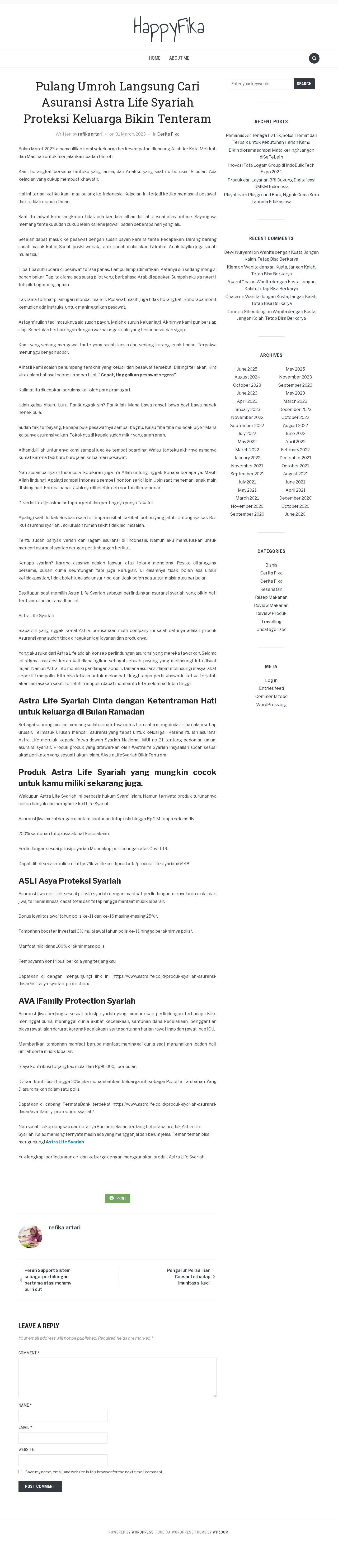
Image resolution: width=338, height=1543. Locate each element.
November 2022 (247, 417)
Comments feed (271, 696)
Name (25, 1405)
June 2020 (295, 514)
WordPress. (143, 1532)
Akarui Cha (238, 281)
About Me (179, 58)
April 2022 (295, 441)
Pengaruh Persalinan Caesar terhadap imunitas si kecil (188, 1277)
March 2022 (247, 449)
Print (121, 1198)
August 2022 (295, 425)
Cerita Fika (168, 134)
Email (25, 1427)
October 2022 (295, 417)
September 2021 (247, 473)
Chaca (232, 296)
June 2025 (247, 369)
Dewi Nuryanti (238, 252)
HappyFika (169, 26)
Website (26, 1449)
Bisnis (271, 565)
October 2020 (295, 506)
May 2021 (247, 490)
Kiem (232, 267)
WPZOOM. (221, 1532)
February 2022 (295, 449)
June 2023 (247, 393)
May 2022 (247, 441)
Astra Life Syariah (65, 1141)
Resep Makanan (271, 597)
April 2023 (247, 401)
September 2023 (295, 385)
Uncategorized (271, 629)
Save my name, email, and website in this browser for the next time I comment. (94, 1472)
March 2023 (295, 401)
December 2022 (295, 409)
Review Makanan (271, 605)
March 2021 (247, 498)
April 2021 (295, 490)
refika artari (90, 134)
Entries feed (271, 688)
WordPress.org (271, 704)
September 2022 (247, 425)
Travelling (271, 621)
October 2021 (295, 465)
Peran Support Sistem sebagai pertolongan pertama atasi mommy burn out (48, 1280)
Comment (29, 1352)
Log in (271, 680)
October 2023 (247, 385)
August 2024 (247, 377)
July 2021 (247, 482)
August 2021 (295, 473)
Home (155, 58)
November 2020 (247, 506)
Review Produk (271, 613)
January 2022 (247, 457)
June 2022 (295, 433)
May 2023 (295, 393)
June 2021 (295, 482)
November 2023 (295, 377)
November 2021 (247, 465)
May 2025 (295, 369)
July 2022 (247, 433)
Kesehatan (271, 589)
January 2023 (247, 409)
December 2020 (295, 498)
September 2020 (247, 514)
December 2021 (295, 457)
